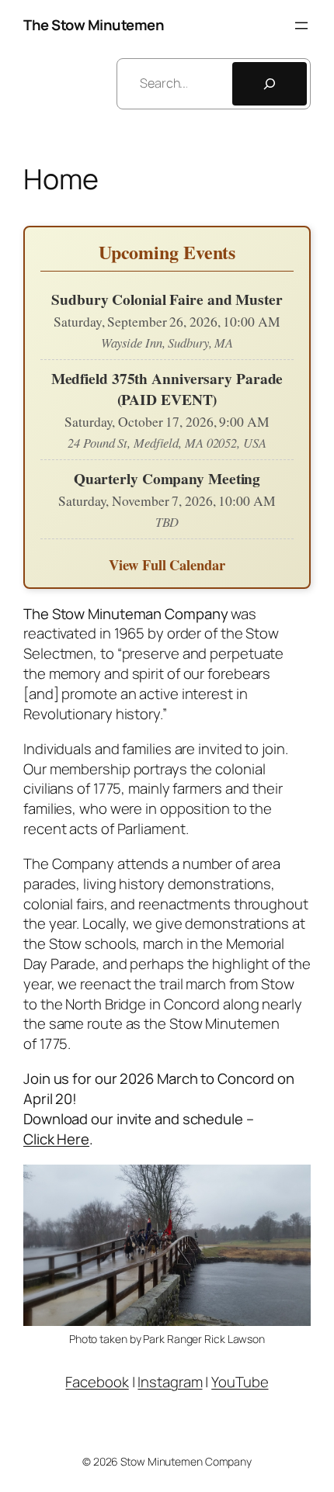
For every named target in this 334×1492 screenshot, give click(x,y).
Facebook (96, 1382)
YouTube (239, 1382)
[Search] (269, 84)
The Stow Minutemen (93, 25)
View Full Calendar (166, 564)
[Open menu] (301, 25)
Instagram (169, 1382)
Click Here (56, 1139)
